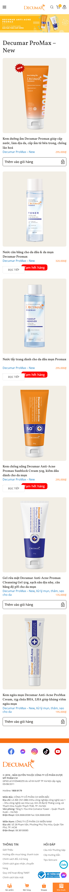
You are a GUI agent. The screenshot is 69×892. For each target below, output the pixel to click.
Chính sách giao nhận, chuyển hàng (18, 866)
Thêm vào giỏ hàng (19, 162)
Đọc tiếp (13, 269)
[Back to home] (34, 7)
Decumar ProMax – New (19, 152)
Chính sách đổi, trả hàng (15, 859)
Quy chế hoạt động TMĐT (16, 872)
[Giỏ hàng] (58, 6)
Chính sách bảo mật (13, 877)
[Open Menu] (4, 7)
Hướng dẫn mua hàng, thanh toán (21, 854)
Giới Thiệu (8, 849)
